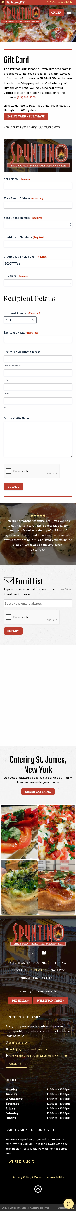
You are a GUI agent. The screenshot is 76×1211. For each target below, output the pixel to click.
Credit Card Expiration (25, 256)
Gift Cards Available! (60, 2)
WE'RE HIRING (20, 1161)
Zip (5, 407)
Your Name (17, 179)
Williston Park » (50, 1000)
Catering (58, 963)
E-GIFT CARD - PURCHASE (26, 116)
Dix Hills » (20, 1000)
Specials (18, 970)
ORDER (56, 12)
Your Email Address (23, 198)
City (6, 379)
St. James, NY (15, 2)
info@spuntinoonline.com (28, 1049)
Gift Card (38, 970)
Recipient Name (21, 332)
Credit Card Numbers (24, 237)
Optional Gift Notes (16, 418)
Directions (29, 978)
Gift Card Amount (22, 313)
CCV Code (16, 276)
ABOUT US (16, 1064)
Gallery (58, 970)
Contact (49, 978)
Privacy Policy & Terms (27, 1177)
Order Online (21, 963)
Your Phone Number (23, 217)
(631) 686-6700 (26, 97)
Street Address (12, 365)
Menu (41, 963)
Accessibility (55, 1177)
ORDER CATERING (38, 791)
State (6, 393)
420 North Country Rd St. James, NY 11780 (38, 1055)
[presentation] (32, 471)
